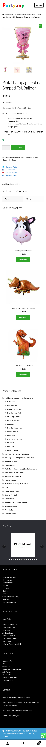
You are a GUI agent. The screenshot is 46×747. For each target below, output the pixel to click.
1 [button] (9, 559)
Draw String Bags (8, 627)
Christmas (11, 435)
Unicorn (5, 585)
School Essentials (11, 506)
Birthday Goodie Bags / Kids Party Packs (19, 458)
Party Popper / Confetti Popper (16, 502)
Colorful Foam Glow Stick (11, 644)
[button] (40, 26)
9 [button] (25, 559)
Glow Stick (6, 630)
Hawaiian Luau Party (14, 428)
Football (5, 599)
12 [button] (30, 559)
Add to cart (18, 148)
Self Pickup (6, 672)
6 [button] (19, 559)
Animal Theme (7, 583)
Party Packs (6, 619)
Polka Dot (10, 447)
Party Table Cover (8, 636)
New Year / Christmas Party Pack (17, 454)
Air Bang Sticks (7, 633)
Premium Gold (12, 450)
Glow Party (11, 424)
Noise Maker (9, 499)
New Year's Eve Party (15, 439)
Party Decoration (11, 461)
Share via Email (11, 175)
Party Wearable (10, 480)
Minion (4, 591)
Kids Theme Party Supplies (14, 473)
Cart (35, 741)
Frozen (5, 594)
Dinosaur (5, 588)
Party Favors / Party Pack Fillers (16, 484)
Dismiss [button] (5, 736)
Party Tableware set (9, 624)
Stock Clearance (10, 514)
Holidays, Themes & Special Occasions (22, 15)
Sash (6, 488)
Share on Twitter (12, 167)
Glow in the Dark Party (10, 596)
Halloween (11, 402)
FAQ (3, 664)
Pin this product (12, 172)
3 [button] (13, 559)
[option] (23, 545)
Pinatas (5, 622)
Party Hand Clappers (9, 638)
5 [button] (17, 559)
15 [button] (36, 559)
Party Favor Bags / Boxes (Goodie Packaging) (21, 469)
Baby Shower (12, 406)
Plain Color (11, 443)
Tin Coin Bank (10, 510)
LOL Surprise (7, 580)
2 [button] (11, 559)
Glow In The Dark (11, 495)
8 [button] (23, 559)
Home (7, 15)
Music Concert (12, 432)
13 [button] (32, 559)
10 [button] (26, 559)
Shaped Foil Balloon (31, 157)
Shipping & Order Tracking (12, 669)
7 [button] (21, 559)
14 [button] (34, 559)
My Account (7, 743)
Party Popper (7, 641)
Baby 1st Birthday (13, 420)
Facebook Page (7, 661)
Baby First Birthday (9, 602)
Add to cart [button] (23, 260)
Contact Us (6, 666)
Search (23, 743)
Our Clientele (7, 675)
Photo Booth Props (12, 491)
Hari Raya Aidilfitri (14, 413)
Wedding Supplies (13, 417)
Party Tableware (10, 465)
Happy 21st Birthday (17, 157)
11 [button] (28, 559)
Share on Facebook (12, 170)
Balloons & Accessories (13, 476)
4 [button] (15, 559)
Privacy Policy (7, 680)
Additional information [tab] (10, 184)
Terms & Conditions (9, 677)
